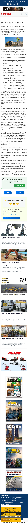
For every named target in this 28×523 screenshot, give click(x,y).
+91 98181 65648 (5, 502)
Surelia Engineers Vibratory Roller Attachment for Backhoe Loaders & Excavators (11, 264)
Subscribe (15, 1)
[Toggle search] (26, 14)
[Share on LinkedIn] (11, 214)
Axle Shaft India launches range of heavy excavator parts (13, 314)
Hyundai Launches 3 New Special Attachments (11, 238)
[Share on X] (13, 214)
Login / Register (21, 1)
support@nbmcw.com (6, 504)
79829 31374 (11, 502)
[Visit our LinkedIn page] (8, 4)
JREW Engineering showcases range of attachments (12, 339)
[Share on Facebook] (9, 214)
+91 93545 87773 (19, 502)
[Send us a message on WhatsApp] (20, 4)
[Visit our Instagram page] (17, 4)
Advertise (10, 1)
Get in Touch (19, 185)
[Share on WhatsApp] (15, 214)
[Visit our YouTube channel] (14, 4)
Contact (5, 1)
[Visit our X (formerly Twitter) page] (11, 4)
